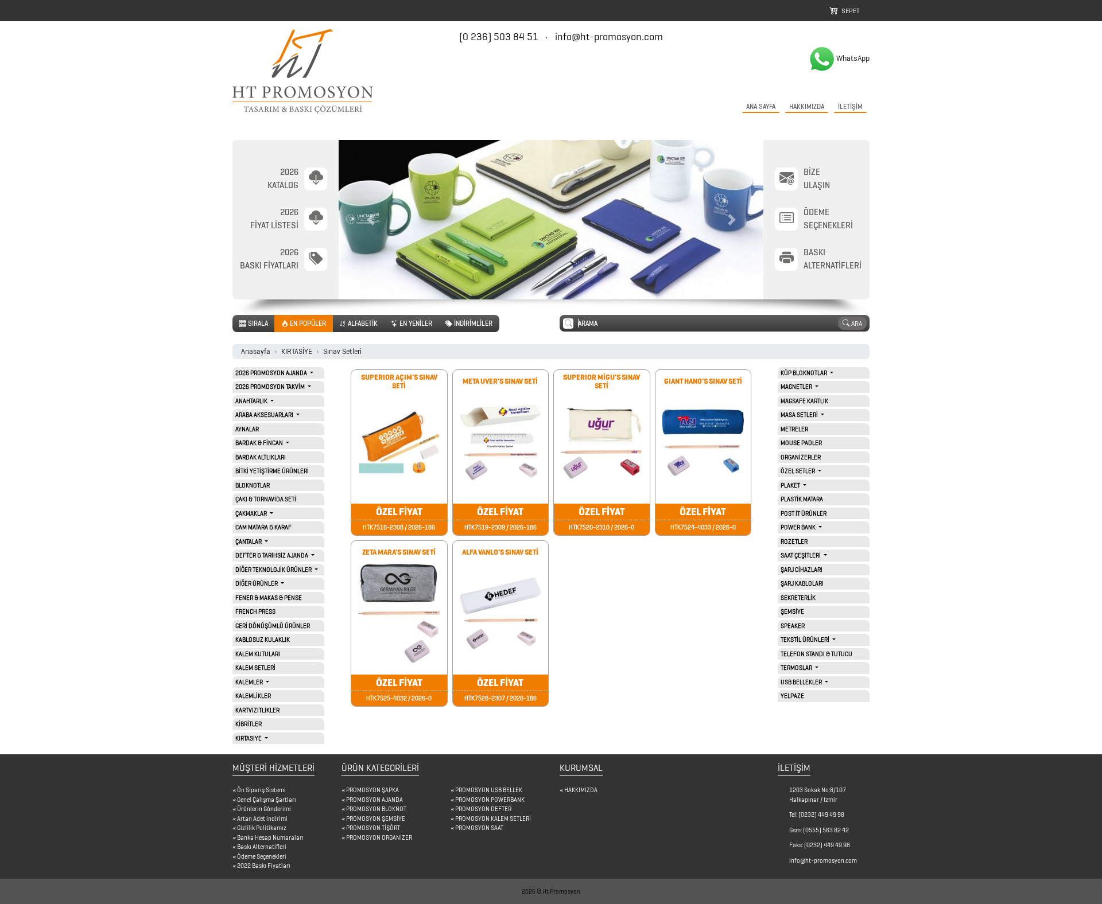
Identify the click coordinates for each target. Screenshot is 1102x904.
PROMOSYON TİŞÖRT (373, 828)
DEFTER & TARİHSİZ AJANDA (272, 555)
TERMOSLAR (797, 668)
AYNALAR (247, 429)
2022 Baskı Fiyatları (263, 866)
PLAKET (791, 485)
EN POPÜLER (307, 323)
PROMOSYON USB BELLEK (488, 790)
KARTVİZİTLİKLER (257, 710)
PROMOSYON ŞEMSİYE (375, 819)
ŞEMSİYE (792, 611)
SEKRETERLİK (798, 598)
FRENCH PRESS (255, 611)
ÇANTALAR (249, 541)
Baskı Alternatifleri (261, 847)
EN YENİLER (415, 323)
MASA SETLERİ (800, 415)
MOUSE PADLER (801, 443)
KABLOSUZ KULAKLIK (262, 640)
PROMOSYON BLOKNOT (376, 809)
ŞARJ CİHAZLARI (801, 570)
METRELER (794, 429)
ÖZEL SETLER (798, 471)
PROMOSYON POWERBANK (490, 800)
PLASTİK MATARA (802, 499)
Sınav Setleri (342, 351)
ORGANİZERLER (801, 457)
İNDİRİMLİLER (472, 323)
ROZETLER (794, 541)
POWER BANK (799, 527)
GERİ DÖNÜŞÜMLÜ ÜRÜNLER (272, 626)
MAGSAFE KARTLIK (804, 401)
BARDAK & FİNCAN (259, 443)
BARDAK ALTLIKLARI (260, 457)
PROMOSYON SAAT (479, 828)
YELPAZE (792, 696)
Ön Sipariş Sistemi (261, 790)
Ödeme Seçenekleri (261, 856)
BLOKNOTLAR (252, 485)
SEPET (849, 10)
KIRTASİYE (296, 351)
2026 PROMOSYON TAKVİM (270, 387)
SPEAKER (793, 626)
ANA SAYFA (760, 106)
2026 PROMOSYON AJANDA (271, 373)
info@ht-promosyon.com (609, 36)
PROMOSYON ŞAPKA (372, 790)
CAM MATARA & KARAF (263, 527)
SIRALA (257, 323)
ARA (855, 323)
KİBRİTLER (248, 724)
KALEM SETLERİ (255, 668)
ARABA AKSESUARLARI (264, 415)
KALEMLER (249, 682)
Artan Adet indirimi (262, 819)
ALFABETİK (362, 323)
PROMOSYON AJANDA (374, 800)
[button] (370, 219)
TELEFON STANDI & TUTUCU (816, 654)
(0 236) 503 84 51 (500, 36)
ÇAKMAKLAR (251, 513)
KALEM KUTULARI (257, 654)
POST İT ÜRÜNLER (803, 513)
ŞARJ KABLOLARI (802, 583)
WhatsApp (853, 58)
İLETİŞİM (850, 106)
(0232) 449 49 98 (821, 815)
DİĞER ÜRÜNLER (257, 583)
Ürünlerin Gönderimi (264, 809)
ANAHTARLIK (252, 401)
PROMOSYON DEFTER (483, 809)
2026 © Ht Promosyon (551, 891)
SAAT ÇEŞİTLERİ (801, 555)
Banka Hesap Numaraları (270, 837)
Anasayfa (255, 351)
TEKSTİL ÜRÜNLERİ (806, 640)
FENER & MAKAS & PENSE (268, 598)
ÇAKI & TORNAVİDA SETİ (265, 499)
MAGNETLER (797, 387)
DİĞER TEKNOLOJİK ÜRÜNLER (274, 570)
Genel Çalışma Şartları (266, 800)
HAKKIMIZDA (806, 106)
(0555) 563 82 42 (826, 830)
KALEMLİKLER (253, 696)
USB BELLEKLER (802, 682)
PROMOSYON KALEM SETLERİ (493, 819)
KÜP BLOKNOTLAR (804, 373)
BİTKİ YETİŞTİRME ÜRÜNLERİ (272, 471)
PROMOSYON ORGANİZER (379, 837)
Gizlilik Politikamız (261, 828)
